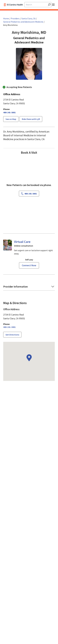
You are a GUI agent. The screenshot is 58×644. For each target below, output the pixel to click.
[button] (29, 287)
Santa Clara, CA (28, 18)
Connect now (29, 265)
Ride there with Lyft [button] (31, 119)
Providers (15, 18)
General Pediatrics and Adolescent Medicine (23, 21)
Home (6, 18)
